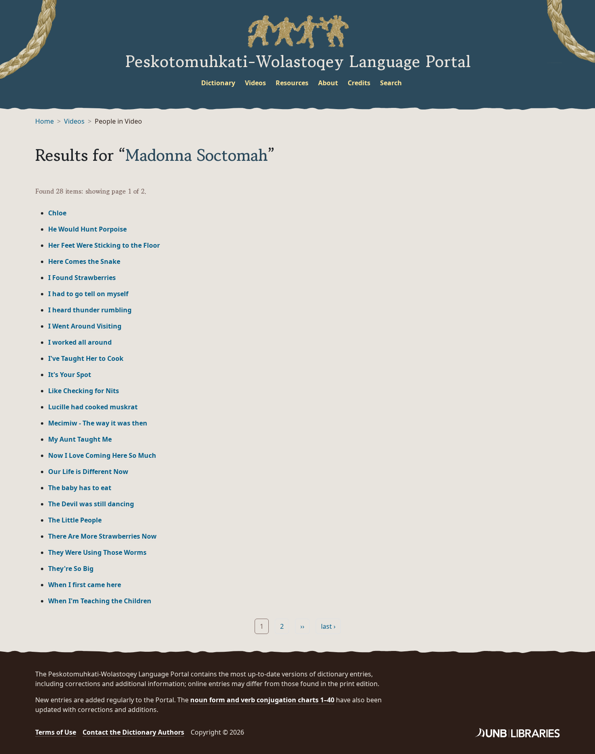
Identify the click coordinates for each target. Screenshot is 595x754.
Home (44, 121)
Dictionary (218, 82)
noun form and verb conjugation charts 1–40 (262, 699)
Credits (359, 82)
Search (391, 82)
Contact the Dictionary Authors (133, 732)
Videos (255, 82)
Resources (292, 82)
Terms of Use (55, 732)
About (328, 82)
